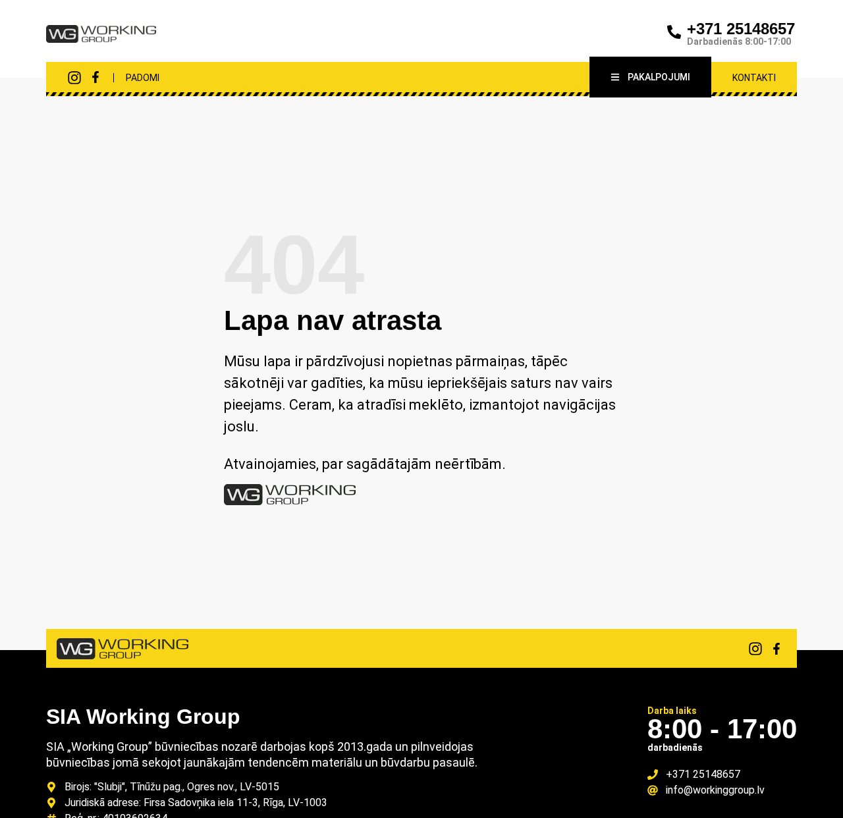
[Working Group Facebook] (95, 77)
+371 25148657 (741, 29)
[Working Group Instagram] (74, 77)
